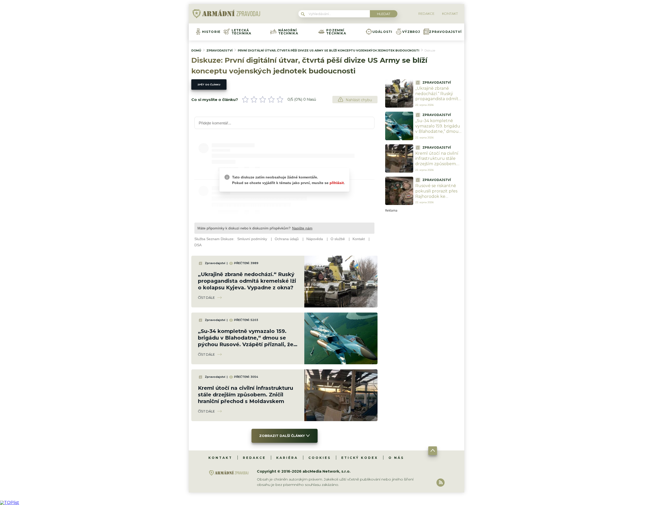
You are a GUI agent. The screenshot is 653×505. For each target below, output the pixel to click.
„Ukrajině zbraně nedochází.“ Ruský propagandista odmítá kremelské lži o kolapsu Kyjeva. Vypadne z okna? (247, 281)
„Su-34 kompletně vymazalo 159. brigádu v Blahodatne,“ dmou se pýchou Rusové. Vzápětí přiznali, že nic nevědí (437, 134)
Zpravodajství (445, 31)
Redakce (254, 458)
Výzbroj (411, 31)
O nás (396, 458)
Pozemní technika (336, 32)
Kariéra (287, 458)
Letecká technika (242, 32)
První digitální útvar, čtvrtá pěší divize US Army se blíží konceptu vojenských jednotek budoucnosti (328, 50)
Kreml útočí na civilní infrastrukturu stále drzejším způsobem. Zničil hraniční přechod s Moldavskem (245, 394)
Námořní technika (288, 32)
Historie (211, 31)
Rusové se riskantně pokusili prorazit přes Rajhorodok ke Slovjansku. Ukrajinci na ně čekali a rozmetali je (436, 199)
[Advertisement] (423, 288)
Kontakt (220, 458)
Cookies (319, 458)
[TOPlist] (9, 502)
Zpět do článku (208, 84)
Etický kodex (359, 458)
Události (382, 31)
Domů (196, 50)
